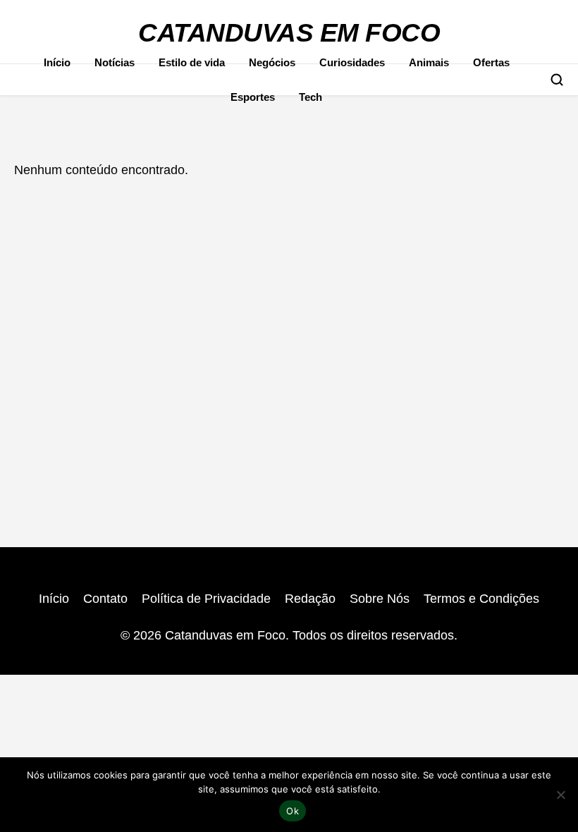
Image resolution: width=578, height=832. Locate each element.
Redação (310, 599)
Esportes (252, 97)
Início (57, 62)
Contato (105, 599)
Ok (292, 810)
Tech (310, 97)
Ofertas (491, 62)
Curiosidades (352, 62)
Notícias (114, 62)
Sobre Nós (380, 599)
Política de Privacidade (206, 599)
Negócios (272, 62)
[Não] (560, 795)
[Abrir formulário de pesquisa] (557, 79)
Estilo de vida (192, 62)
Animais (429, 62)
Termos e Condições (481, 599)
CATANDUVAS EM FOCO (289, 32)
